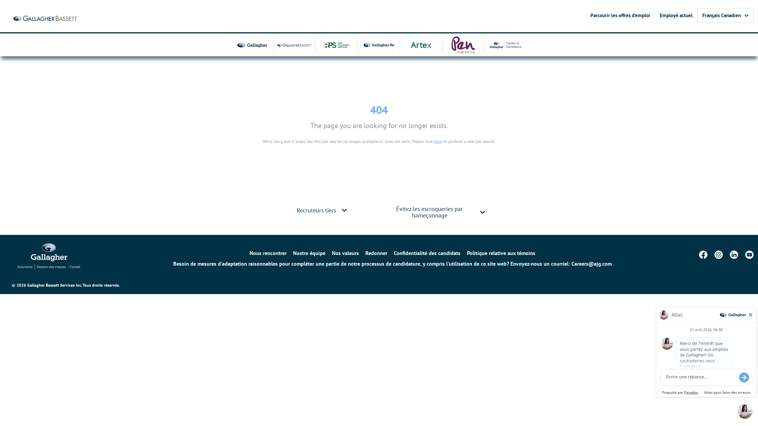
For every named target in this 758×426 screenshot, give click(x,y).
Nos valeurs (345, 253)
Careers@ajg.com (591, 263)
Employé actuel (676, 15)
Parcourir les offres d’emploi (620, 15)
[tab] (323, 210)
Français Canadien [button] (721, 15)
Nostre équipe (309, 253)
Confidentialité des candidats (427, 253)
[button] (344, 210)
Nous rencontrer (268, 253)
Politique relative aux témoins (501, 253)
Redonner (376, 253)
